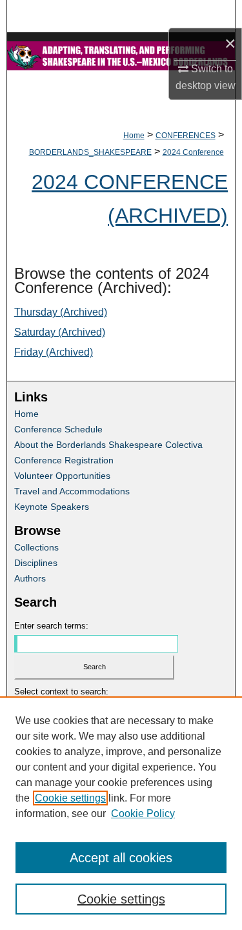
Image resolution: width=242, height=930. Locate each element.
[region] (121, 813)
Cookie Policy (143, 813)
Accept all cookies (121, 858)
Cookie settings (70, 798)
